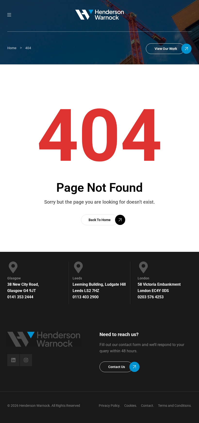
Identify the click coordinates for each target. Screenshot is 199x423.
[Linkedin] (13, 360)
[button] (165, 48)
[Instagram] (26, 360)
